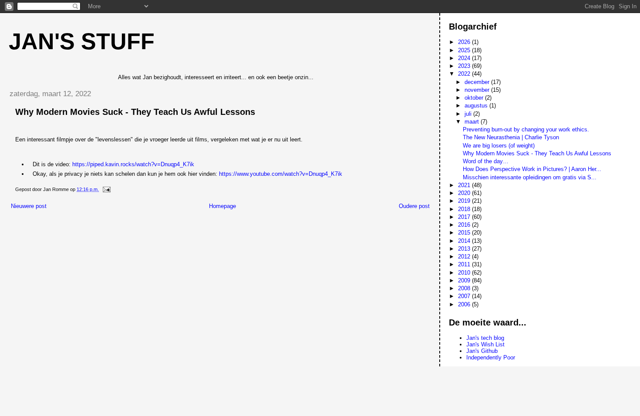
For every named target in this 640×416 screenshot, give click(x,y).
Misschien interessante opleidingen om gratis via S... (529, 177)
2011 (465, 264)
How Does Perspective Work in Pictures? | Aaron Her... (532, 169)
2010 (465, 272)
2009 (465, 280)
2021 (465, 185)
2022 (465, 73)
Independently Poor (490, 357)
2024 (465, 58)
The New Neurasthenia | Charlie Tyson (511, 137)
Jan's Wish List (485, 344)
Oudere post (414, 206)
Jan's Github (482, 351)
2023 (465, 66)
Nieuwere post (29, 206)
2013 (465, 248)
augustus (477, 105)
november (478, 90)
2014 (465, 241)
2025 (465, 50)
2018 (465, 209)
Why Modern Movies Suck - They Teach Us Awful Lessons (537, 153)
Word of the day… (486, 161)
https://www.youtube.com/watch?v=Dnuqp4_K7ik (280, 174)
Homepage (222, 206)
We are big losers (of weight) (499, 145)
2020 (465, 193)
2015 (465, 232)
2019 (465, 201)
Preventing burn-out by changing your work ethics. (526, 129)
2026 (465, 42)
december (478, 82)
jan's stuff (82, 41)
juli (469, 114)
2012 (465, 256)
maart (473, 121)
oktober (475, 97)
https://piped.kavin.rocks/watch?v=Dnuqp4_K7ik (133, 164)
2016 (465, 224)
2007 (465, 296)
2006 (465, 304)
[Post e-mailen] (106, 189)
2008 (465, 288)
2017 (465, 217)
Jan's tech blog (485, 338)
